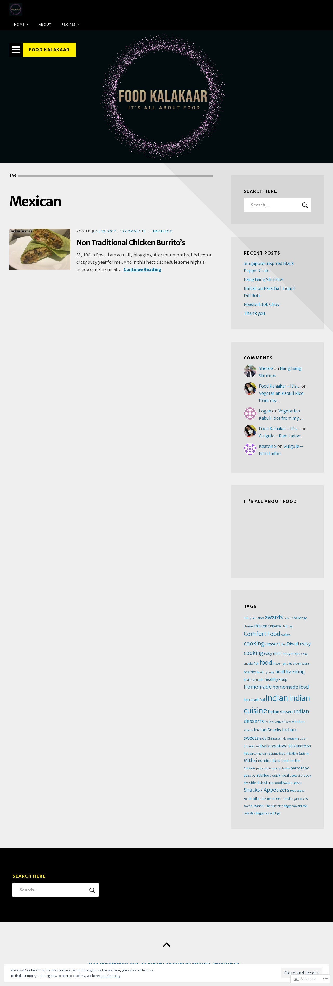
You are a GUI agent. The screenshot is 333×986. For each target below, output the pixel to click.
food (265, 662)
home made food (254, 700)
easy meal (273, 653)
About (45, 24)
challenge (299, 618)
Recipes (68, 24)
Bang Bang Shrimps (263, 279)
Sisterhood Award (278, 783)
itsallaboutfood (273, 746)
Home (19, 24)
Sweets (258, 806)
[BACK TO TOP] (166, 945)
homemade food (290, 687)
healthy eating (290, 671)
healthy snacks (254, 680)
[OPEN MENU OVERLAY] (16, 50)
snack (297, 783)
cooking (254, 643)
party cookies (264, 768)
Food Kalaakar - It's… (279, 386)
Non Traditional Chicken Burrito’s (130, 242)
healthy (250, 672)
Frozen (277, 663)
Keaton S (268, 446)
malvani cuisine (267, 753)
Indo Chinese (269, 738)
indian (277, 698)
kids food (303, 746)
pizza (247, 775)
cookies (285, 635)
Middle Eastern (299, 753)
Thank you (254, 313)
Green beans (301, 663)
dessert (272, 644)
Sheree (266, 368)
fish (256, 663)
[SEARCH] (305, 205)
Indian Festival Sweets (279, 722)
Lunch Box (161, 231)
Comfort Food (262, 633)
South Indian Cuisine (257, 799)
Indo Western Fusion (294, 739)
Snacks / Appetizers (266, 790)
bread (287, 618)
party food (300, 768)
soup (293, 790)
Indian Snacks (267, 729)
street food (280, 798)
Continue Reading (142, 269)
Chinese (274, 626)
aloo (260, 618)
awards (274, 617)
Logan (265, 411)
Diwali (293, 644)
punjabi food (261, 775)
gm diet (287, 663)
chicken (260, 626)
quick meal (280, 775)
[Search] (277, 205)
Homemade (258, 687)
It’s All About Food (270, 501)
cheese (248, 626)
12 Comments (133, 231)
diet (283, 644)
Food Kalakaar (49, 49)
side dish (256, 783)
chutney (287, 626)
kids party (250, 753)
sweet (248, 806)
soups (300, 790)
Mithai (250, 760)
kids (292, 746)
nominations (269, 760)
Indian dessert (280, 712)
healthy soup (276, 679)
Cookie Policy (110, 976)
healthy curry (265, 672)
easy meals (291, 653)
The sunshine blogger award (283, 806)
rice (246, 783)
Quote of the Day (300, 775)
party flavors (281, 768)
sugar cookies (299, 799)
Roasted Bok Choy (261, 304)
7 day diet (250, 618)
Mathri (283, 753)
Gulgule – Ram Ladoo (279, 435)
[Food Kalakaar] (166, 96)
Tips (277, 813)
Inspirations (251, 746)
